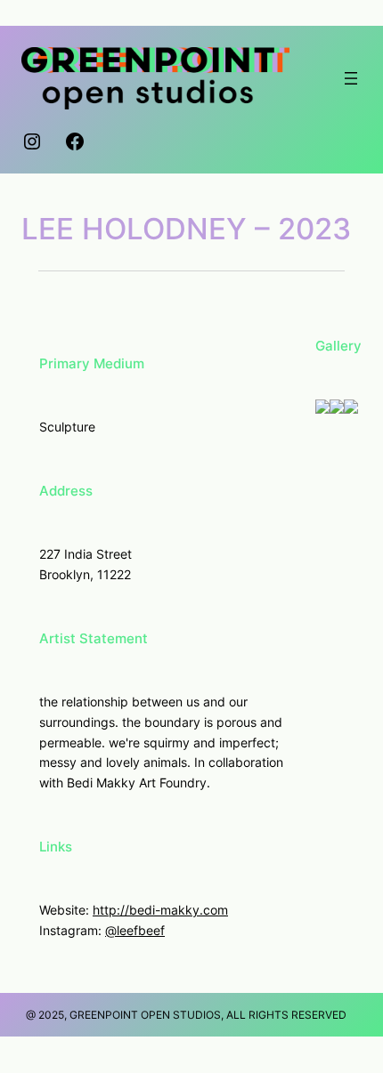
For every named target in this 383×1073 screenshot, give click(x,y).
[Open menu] (351, 78)
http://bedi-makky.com (160, 909)
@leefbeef (135, 930)
